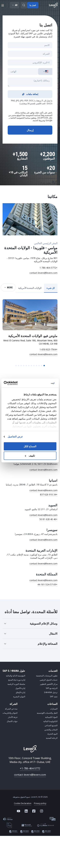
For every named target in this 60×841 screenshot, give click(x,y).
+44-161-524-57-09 (47, 584)
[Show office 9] (23, 365)
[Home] (53, 5)
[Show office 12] (16, 365)
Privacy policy (40, 803)
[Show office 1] (44, 365)
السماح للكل (30, 446)
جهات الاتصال (12, 721)
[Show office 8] (26, 365)
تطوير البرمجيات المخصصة (46, 675)
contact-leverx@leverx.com (43, 272)
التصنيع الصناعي (51, 725)
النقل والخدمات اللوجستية (47, 713)
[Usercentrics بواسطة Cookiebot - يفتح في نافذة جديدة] (17, 383)
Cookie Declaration (22, 803)
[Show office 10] (21, 365)
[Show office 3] (39, 365)
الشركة (13, 703)
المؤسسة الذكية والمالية (15, 675)
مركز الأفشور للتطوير (48, 684)
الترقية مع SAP (51, 688)
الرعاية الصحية (51, 738)
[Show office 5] (34, 365)
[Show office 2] (41, 365)
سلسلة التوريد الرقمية (16, 684)
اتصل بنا (33, 5)
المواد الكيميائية (51, 717)
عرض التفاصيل (15, 436)
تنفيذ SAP (53, 696)
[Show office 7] (28, 365)
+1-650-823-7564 (48, 349)
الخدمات (52, 670)
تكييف (32, 455)
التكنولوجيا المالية (50, 721)
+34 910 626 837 (48, 494)
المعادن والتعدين (50, 729)
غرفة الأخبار (12, 717)
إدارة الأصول (20, 688)
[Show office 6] (31, 365)
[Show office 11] (18, 365)
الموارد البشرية (19, 696)
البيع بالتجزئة (52, 733)
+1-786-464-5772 (48, 267)
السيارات (53, 708)
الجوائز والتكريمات (10, 713)
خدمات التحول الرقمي (48, 679)
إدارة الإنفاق (20, 692)
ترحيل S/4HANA (50, 692)
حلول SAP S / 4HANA (14, 670)
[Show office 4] (36, 365)
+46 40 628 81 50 (48, 519)
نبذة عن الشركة (11, 708)
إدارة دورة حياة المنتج (16, 679)
